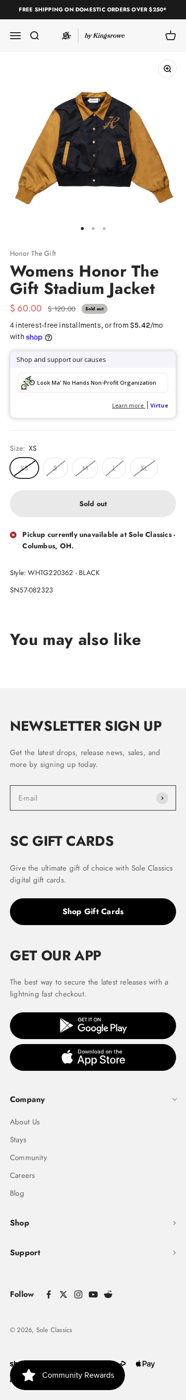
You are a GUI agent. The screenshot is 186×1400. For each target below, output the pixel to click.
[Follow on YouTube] (93, 1294)
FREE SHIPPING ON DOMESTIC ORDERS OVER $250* (93, 9)
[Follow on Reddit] (108, 1294)
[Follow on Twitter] (63, 1294)
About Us (25, 1121)
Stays (18, 1139)
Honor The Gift (33, 253)
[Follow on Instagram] (78, 1294)
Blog (17, 1193)
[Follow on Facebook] (49, 1294)
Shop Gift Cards (93, 911)
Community (28, 1157)
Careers (22, 1175)
